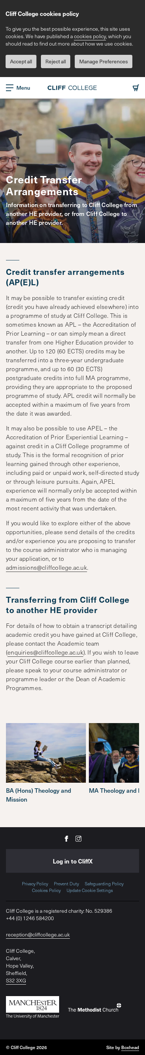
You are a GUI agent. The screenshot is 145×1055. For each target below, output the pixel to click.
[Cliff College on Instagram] (78, 838)
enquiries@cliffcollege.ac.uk (45, 652)
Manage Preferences (103, 61)
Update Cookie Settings (90, 890)
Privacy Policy (35, 883)
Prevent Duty (66, 883)
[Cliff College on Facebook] (67, 838)
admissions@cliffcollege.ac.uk (46, 567)
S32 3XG (16, 980)
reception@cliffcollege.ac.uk (38, 934)
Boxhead (130, 1047)
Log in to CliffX (73, 860)
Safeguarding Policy (104, 883)
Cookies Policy (46, 890)
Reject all (55, 61)
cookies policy (90, 36)
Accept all (21, 61)
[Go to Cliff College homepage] (72, 88)
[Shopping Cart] (136, 87)
